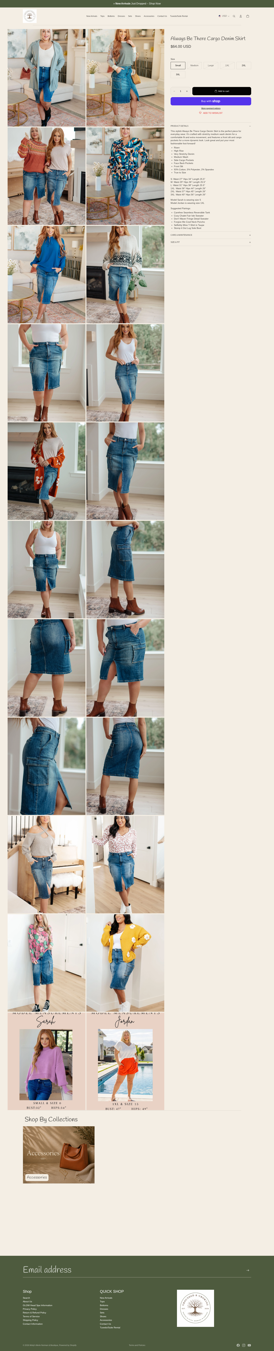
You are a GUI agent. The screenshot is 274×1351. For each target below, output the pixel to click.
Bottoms (104, 1305)
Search (26, 1297)
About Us (27, 1301)
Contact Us (105, 1323)
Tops (102, 1301)
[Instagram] (244, 1345)
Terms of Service (31, 1316)
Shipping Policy (30, 1320)
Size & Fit (175, 242)
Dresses (104, 1309)
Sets (102, 1312)
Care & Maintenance (181, 235)
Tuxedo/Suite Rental (110, 1327)
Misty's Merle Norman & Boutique (44, 1345)
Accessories (106, 1320)
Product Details (179, 126)
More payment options (211, 108)
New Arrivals (106, 1297)
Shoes (103, 1316)
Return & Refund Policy (34, 1312)
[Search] (234, 16)
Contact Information (33, 1323)
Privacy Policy (30, 1309)
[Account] (240, 16)
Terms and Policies (137, 1345)
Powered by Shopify (67, 1345)
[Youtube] (249, 1345)
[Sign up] (248, 1270)
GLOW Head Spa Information (37, 1305)
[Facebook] (238, 1345)
